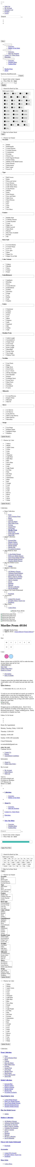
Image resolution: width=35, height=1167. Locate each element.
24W (25, 114)
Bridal (8, 144)
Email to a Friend (6, 670)
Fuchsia (8, 475)
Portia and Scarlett (13, 533)
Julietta (10, 566)
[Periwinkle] (11, 656)
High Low (9, 225)
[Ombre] (3, 916)
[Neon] (3, 915)
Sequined (9, 324)
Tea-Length (9, 353)
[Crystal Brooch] (5, 925)
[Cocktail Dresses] (8, 883)
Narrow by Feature (9, 138)
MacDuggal (11, 532)
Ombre (8, 270)
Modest (8, 190)
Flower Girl (9, 156)
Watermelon (10, 477)
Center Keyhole (11, 221)
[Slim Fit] (5, 958)
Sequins (8, 301)
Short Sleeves (10, 417)
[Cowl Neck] (5, 945)
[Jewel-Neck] (5, 950)
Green (8, 449)
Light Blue (9, 457)
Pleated (8, 231)
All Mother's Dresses (14, 571)
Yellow (8, 443)
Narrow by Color (9, 440)
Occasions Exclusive (14, 549)
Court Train (9, 344)
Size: (2, 638)
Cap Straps (9, 427)
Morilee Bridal (12, 545)
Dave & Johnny (13, 521)
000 (7, 93)
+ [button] (5, 552)
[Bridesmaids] (8, 880)
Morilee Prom (12, 530)
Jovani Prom (12, 526)
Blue (7, 460)
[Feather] (4, 932)
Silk (7, 326)
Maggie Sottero (12, 542)
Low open (9, 250)
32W (7, 121)
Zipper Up (9, 254)
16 (21, 100)
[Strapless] (5, 975)
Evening (8, 154)
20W (7, 114)
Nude (8, 489)
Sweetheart (9, 386)
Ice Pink (8, 470)
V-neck (8, 388)
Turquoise (9, 455)
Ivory (8, 487)
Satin (7, 322)
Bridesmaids (10, 146)
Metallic (8, 266)
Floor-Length (10, 345)
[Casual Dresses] (8, 881)
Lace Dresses (10, 183)
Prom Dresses (10, 163)
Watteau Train (10, 355)
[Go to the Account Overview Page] (1, 3)
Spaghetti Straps (11, 431)
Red (7, 481)
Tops (7, 205)
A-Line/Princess (11, 396)
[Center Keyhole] (6, 898)
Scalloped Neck (11, 378)
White (8, 500)
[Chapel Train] (5, 940)
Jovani (10, 581)
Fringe (8, 293)
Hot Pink (9, 474)
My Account (8, 8)
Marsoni (10, 585)
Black (8, 494)
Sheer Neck (9, 382)
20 (7, 104)
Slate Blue (9, 459)
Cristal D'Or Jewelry (14, 599)
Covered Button (11, 245)
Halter (8, 365)
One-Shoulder (10, 374)
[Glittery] (3, 912)
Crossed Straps (10, 246)
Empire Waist (10, 398)
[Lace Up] (6, 906)
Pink (7, 472)
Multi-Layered (10, 227)
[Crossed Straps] (6, 905)
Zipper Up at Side (11, 256)
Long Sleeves (10, 413)
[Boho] (6, 888)
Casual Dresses (10, 148)
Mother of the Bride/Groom (14, 161)
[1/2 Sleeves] (6, 962)
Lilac (7, 466)
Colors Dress (12, 607)
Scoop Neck (10, 380)
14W (7, 111)
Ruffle (8, 297)
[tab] (19, 523)
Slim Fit (8, 401)
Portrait (8, 376)
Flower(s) (9, 291)
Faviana (10, 525)
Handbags (11, 602)
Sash (7, 299)
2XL (7, 128)
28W (16, 118)
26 (29, 104)
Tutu (7, 207)
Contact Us (7, 752)
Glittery (8, 264)
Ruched (8, 234)
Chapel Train (10, 342)
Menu (2, 41)
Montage (10, 583)
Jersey (8, 314)
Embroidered (10, 287)
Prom (9, 515)
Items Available (9, 675)
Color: (2, 652)
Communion (10, 152)
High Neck (9, 367)
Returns (6, 754)
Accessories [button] (7, 595)
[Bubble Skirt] (6, 895)
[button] (8, 45)
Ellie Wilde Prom (13, 523)
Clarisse (10, 520)
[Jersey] (4, 933)
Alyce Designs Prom (14, 516)
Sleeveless (9, 419)
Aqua (8, 453)
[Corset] (6, 900)
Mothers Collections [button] (10, 568)
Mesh (8, 318)
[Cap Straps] (5, 970)
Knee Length (10, 347)
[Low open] (6, 908)
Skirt (7, 202)
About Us (7, 762)
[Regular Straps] (5, 972)
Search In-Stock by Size (11, 88)
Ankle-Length (10, 338)
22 (14, 104)
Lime (8, 451)
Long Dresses (10, 188)
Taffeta (8, 328)
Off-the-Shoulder (11, 373)
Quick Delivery (29, 631)
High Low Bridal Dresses (15, 556)
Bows (8, 284)
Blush (10, 518)
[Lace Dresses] (6, 891)
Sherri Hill (11, 535)
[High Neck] (5, 948)
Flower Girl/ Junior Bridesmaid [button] (13, 590)
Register (6, 11)
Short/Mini (9, 349)
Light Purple (10, 468)
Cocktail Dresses (11, 150)
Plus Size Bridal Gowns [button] (11, 562)
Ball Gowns (9, 177)
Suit (7, 204)
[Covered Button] (6, 903)
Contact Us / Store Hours (11, 812)
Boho (8, 179)
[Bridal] (8, 878)
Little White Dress (11, 187)
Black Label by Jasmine (15, 576)
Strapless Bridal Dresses (15, 561)
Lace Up (8, 248)
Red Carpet (9, 167)
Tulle (7, 330)
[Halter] (5, 947)
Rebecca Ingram (13, 544)
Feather (8, 289)
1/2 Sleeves (9, 410)
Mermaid (9, 400)
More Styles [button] (8, 604)
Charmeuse (9, 309)
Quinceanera (10, 165)
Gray (7, 496)
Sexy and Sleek (10, 196)
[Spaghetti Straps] (5, 973)
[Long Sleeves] (6, 965)
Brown (8, 492)
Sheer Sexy (9, 198)
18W (25, 111)
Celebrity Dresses (11, 219)
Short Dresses (10, 200)
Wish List (7, 6)
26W (7, 118)
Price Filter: (7, 81)
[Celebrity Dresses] (6, 896)
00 (15, 93)
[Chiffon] (4, 930)
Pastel (8, 272)
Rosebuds (11, 594)
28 (7, 107)
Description (7, 674)
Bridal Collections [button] (9, 537)
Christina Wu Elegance (15, 578)
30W (25, 118)
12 (7, 100)
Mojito (8, 445)
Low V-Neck (10, 371)
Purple (8, 464)
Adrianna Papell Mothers (15, 573)
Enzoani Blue (12, 540)
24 (21, 104)
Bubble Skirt (10, 217)
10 (26, 97)
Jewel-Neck (9, 369)
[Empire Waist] (5, 955)
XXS (16, 121)
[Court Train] (5, 942)
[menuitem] (19, 6)
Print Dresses (10, 194)
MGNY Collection (13, 587)
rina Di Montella (13, 588)
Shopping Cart (8, 10)
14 (14, 100)
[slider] (30, 841)
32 (21, 107)
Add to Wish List (5, 665)
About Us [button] (7, 803)
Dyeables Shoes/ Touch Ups (16, 600)
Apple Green (10, 447)
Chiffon (8, 311)
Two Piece (9, 209)
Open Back (9, 229)
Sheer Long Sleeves (12, 415)
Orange (8, 483)
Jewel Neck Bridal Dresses (16, 557)
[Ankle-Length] (5, 937)
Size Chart (4, 667)
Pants (8, 192)
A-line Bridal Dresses (14, 554)
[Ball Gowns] (6, 886)
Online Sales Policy (6, 668)
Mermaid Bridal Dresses (15, 559)
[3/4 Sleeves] (6, 963)
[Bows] (5, 923)
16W (16, 111)
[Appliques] (5, 920)
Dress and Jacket (11, 181)
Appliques (9, 280)
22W (16, 114)
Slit (7, 236)
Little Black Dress (11, 185)
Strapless (9, 384)
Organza (8, 320)
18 (29, 100)
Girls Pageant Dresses (12, 158)
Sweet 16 (9, 169)
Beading (8, 282)
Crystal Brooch (10, 286)
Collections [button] (7, 792)
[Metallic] (3, 913)
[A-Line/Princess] (5, 953)
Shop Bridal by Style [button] (10, 550)
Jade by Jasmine (13, 580)
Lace (7, 295)
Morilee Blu (11, 547)
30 (14, 107)
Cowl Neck (9, 363)
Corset (8, 223)
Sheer (8, 252)
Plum (8, 479)
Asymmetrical (10, 340)
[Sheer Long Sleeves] (6, 967)
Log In (6, 13)
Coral (8, 485)
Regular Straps (10, 429)
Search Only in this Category (11, 79)
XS (25, 121)
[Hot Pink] (6, 656)
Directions (7, 815)
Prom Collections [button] (9, 511)
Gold (7, 491)
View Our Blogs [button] (9, 820)
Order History (8, 772)
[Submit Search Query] (22, 831)
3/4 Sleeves (9, 412)
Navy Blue (9, 462)
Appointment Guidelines (11, 756)
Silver (8, 498)
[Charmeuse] (4, 928)
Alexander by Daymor (14, 575)
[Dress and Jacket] (6, 890)
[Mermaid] (5, 957)
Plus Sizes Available (12, 233)
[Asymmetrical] (5, 938)
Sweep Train (10, 351)
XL (27, 125)
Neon (8, 268)
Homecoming (10, 160)
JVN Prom (11, 528)
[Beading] (5, 922)
